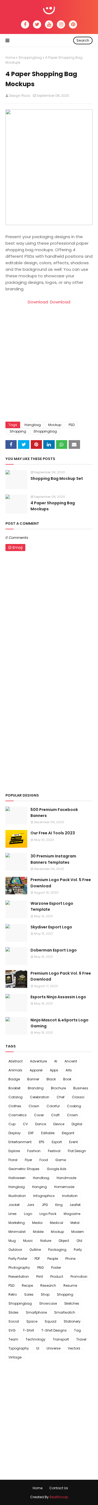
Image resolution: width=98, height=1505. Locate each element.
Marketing (16, 1222)
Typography (18, 1348)
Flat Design (77, 1151)
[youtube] (49, 24)
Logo (28, 1213)
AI (55, 1061)
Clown (34, 1106)
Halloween (17, 1178)
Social (13, 1321)
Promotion (79, 1276)
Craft (55, 1115)
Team (13, 1339)
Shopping (18, 431)
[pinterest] (73, 24)
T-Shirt (28, 1330)
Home (10, 57)
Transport (61, 1339)
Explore (14, 1151)
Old (79, 1240)
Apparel (36, 1070)
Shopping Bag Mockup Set (56, 478)
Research (48, 1285)
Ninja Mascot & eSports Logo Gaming (59, 1023)
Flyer (28, 1160)
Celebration (39, 1097)
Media (37, 1222)
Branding (36, 1088)
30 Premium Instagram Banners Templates (53, 859)
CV (25, 1124)
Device (58, 1124)
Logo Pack (47, 1213)
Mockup (54, 424)
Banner (33, 1079)
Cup (12, 1124)
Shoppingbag (30, 57)
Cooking (74, 1106)
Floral (12, 1160)
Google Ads (56, 1169)
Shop (45, 1294)
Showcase (48, 1303)
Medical (56, 1222)
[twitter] (37, 24)
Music (28, 1240)
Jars (30, 1204)
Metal (75, 1222)
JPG (45, 1204)
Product (56, 1276)
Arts (69, 1070)
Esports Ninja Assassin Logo (58, 997)
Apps (54, 1070)
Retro (12, 1294)
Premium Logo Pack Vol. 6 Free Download (60, 976)
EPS (41, 1142)
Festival (54, 1151)
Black (51, 1079)
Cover (39, 1115)
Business (80, 1088)
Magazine (72, 1213)
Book (67, 1079)
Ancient (71, 1061)
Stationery (72, 1321)
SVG (12, 1330)
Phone (70, 1258)
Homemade (64, 1186)
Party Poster (17, 1258)
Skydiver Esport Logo (51, 927)
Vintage (15, 1357)
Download (38, 302)
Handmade (66, 1178)
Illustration (17, 1195)
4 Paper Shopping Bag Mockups (52, 506)
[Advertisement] (49, 367)
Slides (13, 1312)
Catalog (15, 1097)
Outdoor (15, 1249)
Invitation (70, 1195)
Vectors (74, 1348)
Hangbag (32, 424)
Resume (70, 1285)
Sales (28, 1294)
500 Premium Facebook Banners (54, 812)
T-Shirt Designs (54, 1330)
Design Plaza (19, 95)
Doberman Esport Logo (53, 950)
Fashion (34, 1151)
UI (37, 1348)
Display (14, 1133)
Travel (81, 1339)
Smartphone (36, 1312)
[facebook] (25, 24)
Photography (19, 1267)
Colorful (53, 1106)
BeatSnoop (59, 1497)
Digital (77, 1124)
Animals (15, 1070)
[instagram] (61, 24)
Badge (14, 1079)
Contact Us (58, 1488)
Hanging (39, 1186)
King (59, 1204)
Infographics (44, 1195)
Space (31, 1321)
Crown (72, 1115)
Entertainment (20, 1142)
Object (64, 1240)
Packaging (57, 1249)
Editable (47, 1133)
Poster (56, 1267)
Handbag (41, 1178)
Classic (78, 1097)
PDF (37, 1258)
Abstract (15, 1061)
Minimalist (17, 1231)
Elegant (68, 1133)
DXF (31, 1133)
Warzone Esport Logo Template (51, 906)
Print (39, 1276)
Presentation (18, 1276)
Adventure (38, 1061)
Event (73, 1142)
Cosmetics (17, 1115)
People (52, 1258)
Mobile (38, 1231)
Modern (77, 1231)
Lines (12, 1213)
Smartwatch (64, 1312)
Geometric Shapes (23, 1169)
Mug (12, 1240)
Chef (61, 1097)
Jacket (14, 1204)
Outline (35, 1249)
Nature (45, 1240)
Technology (35, 1339)
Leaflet (75, 1204)
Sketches (71, 1303)
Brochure (58, 1088)
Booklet (14, 1088)
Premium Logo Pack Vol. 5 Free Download (60, 882)
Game (60, 1160)
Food (43, 1160)
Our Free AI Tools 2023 (52, 833)
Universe (53, 1348)
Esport (57, 1142)
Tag (77, 1330)
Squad (50, 1321)
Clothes (14, 1106)
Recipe (27, 1285)
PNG (40, 1267)
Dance (40, 1124)
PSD (72, 424)
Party (78, 1249)
